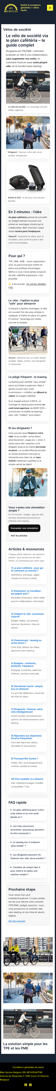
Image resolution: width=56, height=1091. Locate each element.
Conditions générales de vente (28, 1067)
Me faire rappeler (17, 921)
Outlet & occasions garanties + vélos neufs (31, 8)
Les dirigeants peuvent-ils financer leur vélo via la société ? (27, 856)
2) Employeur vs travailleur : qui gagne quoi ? (26, 592)
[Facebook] (25, 1084)
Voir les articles (19, 535)
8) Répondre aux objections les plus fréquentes (26, 737)
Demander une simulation (24, 528)
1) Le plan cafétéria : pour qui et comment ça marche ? (27, 569)
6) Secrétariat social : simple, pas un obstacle (27, 687)
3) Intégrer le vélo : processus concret (27, 615)
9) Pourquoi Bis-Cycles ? (24, 758)
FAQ (11, 287)
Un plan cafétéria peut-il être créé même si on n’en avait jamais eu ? (27, 813)
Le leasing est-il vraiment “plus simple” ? (25, 844)
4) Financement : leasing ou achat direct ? (26, 641)
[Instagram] (30, 1084)
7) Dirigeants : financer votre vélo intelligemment (27, 710)
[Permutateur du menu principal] (50, 8)
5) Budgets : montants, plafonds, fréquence (23, 664)
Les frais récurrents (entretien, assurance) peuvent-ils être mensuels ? (27, 830)
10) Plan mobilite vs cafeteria (27, 779)
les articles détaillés (36, 284)
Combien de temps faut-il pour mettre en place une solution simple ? (25, 871)
